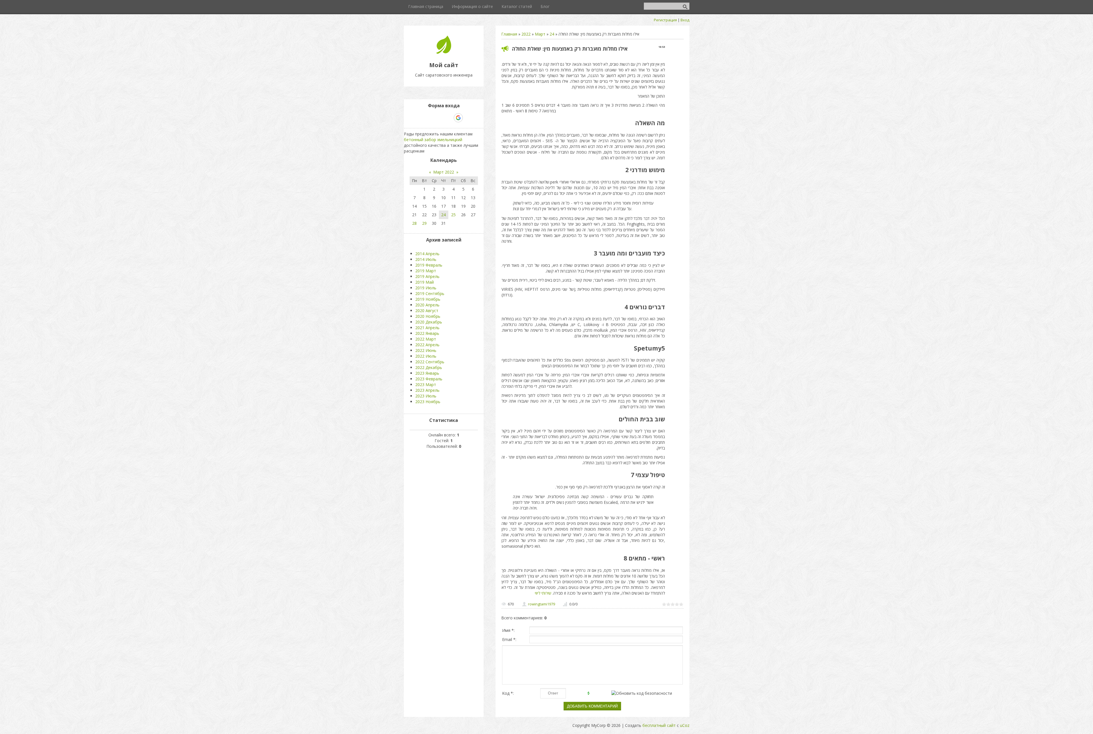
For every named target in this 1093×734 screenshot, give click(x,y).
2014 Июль (425, 259)
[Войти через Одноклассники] (468, 118)
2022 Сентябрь (429, 361)
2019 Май (424, 282)
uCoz (684, 725)
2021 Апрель (427, 327)
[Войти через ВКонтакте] (429, 118)
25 (453, 214)
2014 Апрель (427, 253)
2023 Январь (427, 373)
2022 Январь (427, 333)
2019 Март (425, 270)
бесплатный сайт (659, 725)
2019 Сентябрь (429, 293)
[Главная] (443, 52)
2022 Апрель (427, 344)
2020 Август (426, 310)
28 (414, 223)
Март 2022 (443, 172)
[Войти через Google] (458, 117)
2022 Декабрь (428, 367)
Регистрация (665, 19)
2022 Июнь (425, 350)
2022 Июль (425, 356)
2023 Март (425, 384)
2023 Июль (425, 396)
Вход (685, 19)
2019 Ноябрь (427, 299)
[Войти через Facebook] (438, 118)
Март (540, 34)
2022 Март (425, 339)
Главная (509, 34)
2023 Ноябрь (427, 401)
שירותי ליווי (543, 593)
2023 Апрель (427, 390)
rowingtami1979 (541, 604)
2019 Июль (425, 287)
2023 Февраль (428, 379)
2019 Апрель (427, 276)
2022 (526, 34)
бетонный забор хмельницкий (433, 139)
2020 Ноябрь (427, 316)
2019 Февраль (428, 265)
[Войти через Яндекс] (448, 118)
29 (424, 223)
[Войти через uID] (419, 118)
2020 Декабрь (428, 322)
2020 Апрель (427, 305)
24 (552, 34)
